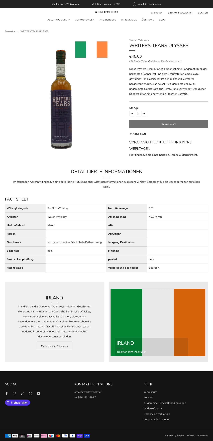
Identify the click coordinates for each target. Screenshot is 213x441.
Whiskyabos (129, 19)
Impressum (150, 392)
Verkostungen (85, 19)
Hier (131, 155)
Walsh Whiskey (139, 40)
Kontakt (148, 397)
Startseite (10, 31)
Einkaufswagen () (180, 12)
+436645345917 (85, 397)
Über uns (148, 19)
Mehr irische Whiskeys (54, 346)
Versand (145, 61)
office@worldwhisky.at (88, 392)
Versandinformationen (157, 419)
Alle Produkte (57, 19)
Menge (134, 108)
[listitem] (65, 4)
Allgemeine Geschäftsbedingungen (165, 403)
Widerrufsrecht (153, 408)
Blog (162, 19)
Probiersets (108, 19)
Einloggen (157, 13)
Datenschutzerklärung (157, 414)
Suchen (203, 12)
